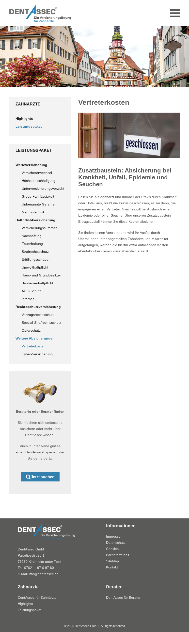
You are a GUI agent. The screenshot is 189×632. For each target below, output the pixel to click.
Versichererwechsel (37, 173)
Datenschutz (116, 543)
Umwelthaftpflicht (35, 267)
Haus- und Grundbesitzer (41, 275)
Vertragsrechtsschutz (38, 315)
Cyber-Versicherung (37, 354)
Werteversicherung (31, 165)
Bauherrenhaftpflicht (37, 283)
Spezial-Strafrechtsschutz (41, 323)
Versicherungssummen (39, 228)
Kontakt (112, 567)
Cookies (112, 549)
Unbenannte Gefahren (39, 204)
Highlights (24, 118)
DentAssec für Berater (123, 597)
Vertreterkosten (34, 346)
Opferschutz (31, 330)
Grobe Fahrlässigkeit (38, 196)
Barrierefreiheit (117, 555)
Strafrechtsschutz (35, 252)
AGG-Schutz (31, 291)
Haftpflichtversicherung (35, 220)
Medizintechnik (33, 212)
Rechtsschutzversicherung (38, 307)
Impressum (115, 536)
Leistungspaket (29, 126)
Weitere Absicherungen (35, 338)
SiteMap (112, 561)
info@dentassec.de (44, 574)
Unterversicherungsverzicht (43, 188)
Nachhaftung (32, 236)
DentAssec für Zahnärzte (37, 597)
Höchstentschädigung (38, 181)
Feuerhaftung (32, 244)
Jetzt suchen (43, 477)
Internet (28, 299)
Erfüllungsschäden (36, 259)
